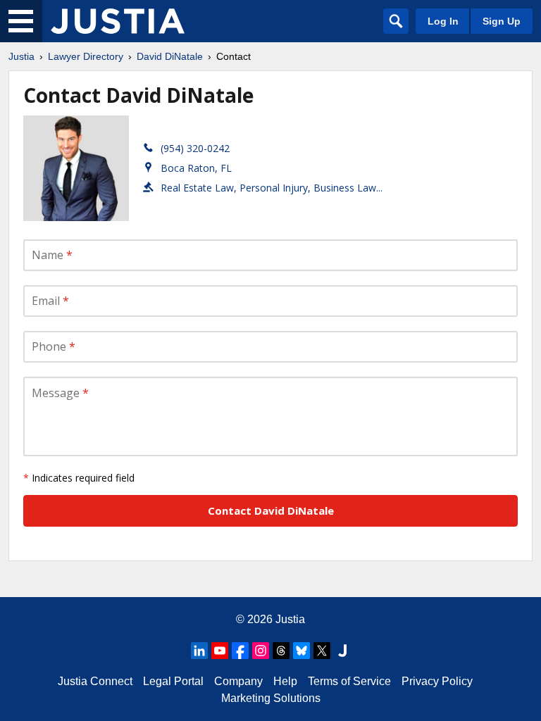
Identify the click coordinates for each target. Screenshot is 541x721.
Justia (21, 56)
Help (285, 681)
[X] (321, 650)
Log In (443, 21)
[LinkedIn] (199, 650)
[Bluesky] (301, 650)
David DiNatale (170, 56)
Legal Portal (173, 681)
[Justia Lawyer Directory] (118, 21)
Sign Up (502, 21)
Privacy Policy (437, 681)
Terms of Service (349, 681)
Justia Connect (95, 681)
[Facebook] (240, 650)
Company (238, 681)
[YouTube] (219, 650)
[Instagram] (260, 650)
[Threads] (281, 650)
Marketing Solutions (271, 698)
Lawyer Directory (85, 56)
